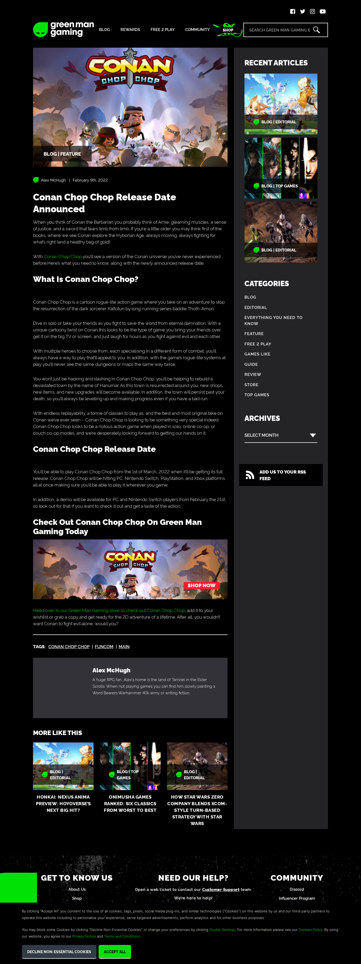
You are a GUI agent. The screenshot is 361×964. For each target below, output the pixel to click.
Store (251, 384)
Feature (254, 333)
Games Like (257, 354)
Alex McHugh (53, 180)
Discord (297, 889)
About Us (77, 889)
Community (197, 29)
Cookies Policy (310, 929)
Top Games (256, 394)
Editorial (255, 307)
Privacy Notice (84, 936)
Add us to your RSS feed (283, 475)
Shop (228, 30)
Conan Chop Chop (63, 256)
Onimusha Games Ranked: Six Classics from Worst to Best (130, 803)
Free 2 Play (163, 29)
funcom (104, 646)
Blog (104, 29)
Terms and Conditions (122, 936)
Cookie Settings (222, 929)
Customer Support (220, 889)
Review (252, 374)
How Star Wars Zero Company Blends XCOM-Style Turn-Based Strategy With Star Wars (197, 810)
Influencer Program (297, 898)
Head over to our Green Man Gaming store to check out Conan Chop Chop (109, 610)
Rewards (130, 29)
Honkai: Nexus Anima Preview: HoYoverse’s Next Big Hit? (63, 803)
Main (124, 646)
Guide (251, 364)
